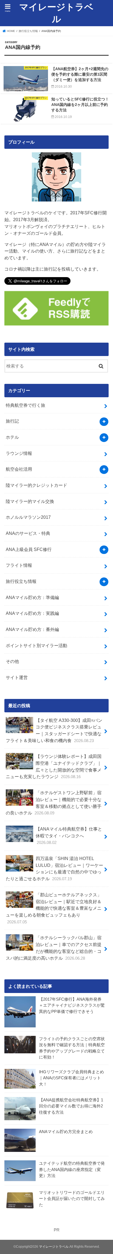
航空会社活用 (19, 469)
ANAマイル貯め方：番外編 (32, 629)
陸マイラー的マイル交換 (30, 501)
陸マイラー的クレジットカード (36, 485)
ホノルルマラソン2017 (28, 517)
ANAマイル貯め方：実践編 (32, 613)
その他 (12, 661)
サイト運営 (17, 677)
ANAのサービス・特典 (28, 533)
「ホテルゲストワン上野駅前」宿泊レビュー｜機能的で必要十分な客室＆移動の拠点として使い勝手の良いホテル (53, 802)
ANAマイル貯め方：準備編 (32, 597)
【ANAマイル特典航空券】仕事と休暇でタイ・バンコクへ (69, 835)
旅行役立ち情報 (21, 581)
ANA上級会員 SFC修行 (29, 549)
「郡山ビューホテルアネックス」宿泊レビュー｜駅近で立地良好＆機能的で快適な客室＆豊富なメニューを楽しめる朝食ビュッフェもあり (53, 908)
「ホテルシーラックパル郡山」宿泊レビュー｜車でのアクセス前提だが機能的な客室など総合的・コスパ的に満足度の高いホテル (53, 947)
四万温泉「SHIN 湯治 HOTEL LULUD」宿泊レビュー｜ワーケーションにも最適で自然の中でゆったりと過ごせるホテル (54, 868)
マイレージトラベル (56, 13)
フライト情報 (19, 565)
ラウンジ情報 (19, 453)
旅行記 (12, 421)
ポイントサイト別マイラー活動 (36, 645)
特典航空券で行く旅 (25, 405)
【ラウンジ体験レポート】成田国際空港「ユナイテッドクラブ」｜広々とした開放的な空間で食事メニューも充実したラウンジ (53, 766)
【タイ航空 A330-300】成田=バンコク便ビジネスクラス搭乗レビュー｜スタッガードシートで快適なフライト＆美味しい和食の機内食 (54, 730)
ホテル (12, 437)
